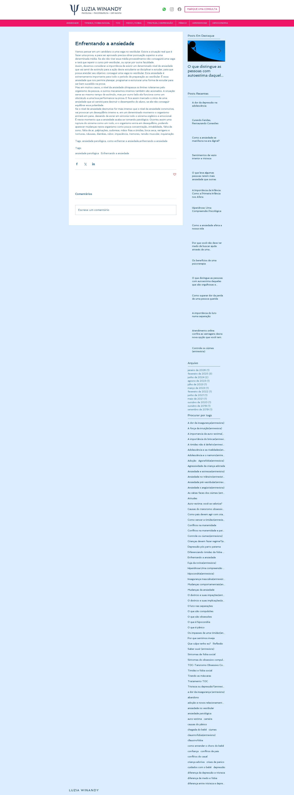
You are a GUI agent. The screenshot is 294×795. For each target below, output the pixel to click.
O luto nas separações (200, 606)
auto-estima (195, 719)
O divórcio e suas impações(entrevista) (206, 595)
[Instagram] (171, 9)
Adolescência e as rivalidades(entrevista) (206, 449)
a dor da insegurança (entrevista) (206, 692)
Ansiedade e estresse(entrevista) (206, 471)
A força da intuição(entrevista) (205, 428)
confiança (193, 751)
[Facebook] (179, 9)
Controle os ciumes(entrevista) (205, 536)
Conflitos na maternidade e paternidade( (206, 530)
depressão (219, 767)
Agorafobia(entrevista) (211, 460)
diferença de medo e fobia (202, 778)
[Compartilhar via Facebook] (76, 164)
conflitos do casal (197, 756)
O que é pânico (196, 627)
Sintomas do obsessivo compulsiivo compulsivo (206, 659)
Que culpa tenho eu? (199, 643)
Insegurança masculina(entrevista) (206, 579)
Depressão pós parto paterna (204, 546)
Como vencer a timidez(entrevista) (206, 519)
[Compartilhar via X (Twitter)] (85, 164)
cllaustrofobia (195, 740)
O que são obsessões (200, 616)
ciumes (213, 729)
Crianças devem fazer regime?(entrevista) (206, 541)
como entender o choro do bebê (206, 745)
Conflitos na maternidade (202, 525)
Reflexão (218, 643)
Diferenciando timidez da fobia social (206, 552)
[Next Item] (219, 51)
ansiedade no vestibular (201, 708)
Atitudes (192, 498)
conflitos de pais (210, 751)
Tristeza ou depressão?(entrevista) (206, 686)
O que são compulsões (200, 611)
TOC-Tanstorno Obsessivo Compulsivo (206, 665)
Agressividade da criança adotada (206, 466)
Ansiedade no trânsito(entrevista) (206, 476)
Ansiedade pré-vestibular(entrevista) (206, 482)
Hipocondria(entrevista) (201, 573)
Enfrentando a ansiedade (115, 153)
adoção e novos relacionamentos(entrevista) (206, 702)
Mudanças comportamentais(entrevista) (206, 584)
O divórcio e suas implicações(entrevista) (206, 600)
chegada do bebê (197, 729)
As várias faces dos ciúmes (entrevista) (206, 493)
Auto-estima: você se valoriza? (205, 503)
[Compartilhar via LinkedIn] (93, 164)
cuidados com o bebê (199, 767)
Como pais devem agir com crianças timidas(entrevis (206, 514)
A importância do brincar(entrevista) (206, 439)
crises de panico (215, 762)
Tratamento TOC (198, 681)
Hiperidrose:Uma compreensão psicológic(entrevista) (206, 568)
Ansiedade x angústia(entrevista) (206, 487)
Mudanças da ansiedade (201, 589)
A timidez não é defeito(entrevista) (206, 444)
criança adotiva (196, 762)
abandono (193, 697)
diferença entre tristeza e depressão (206, 783)
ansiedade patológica (87, 153)
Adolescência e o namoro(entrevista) (206, 455)
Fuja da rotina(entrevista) (202, 563)
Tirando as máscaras (199, 675)
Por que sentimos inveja (201, 638)
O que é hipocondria (199, 622)
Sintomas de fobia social (201, 654)
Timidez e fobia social (200, 670)
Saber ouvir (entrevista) (201, 649)
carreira (208, 719)
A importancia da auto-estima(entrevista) (206, 433)
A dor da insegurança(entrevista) (206, 423)
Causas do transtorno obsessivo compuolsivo (206, 509)
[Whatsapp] (164, 9)
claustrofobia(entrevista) (202, 735)
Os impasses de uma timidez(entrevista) (206, 633)
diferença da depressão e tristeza (206, 772)
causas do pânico (197, 724)
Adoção (192, 460)
